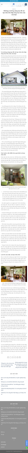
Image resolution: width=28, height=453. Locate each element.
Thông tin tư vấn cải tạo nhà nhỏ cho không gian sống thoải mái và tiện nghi (7, 365)
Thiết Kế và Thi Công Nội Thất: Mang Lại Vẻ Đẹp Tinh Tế (13, 393)
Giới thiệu (3, 442)
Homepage (3, 444)
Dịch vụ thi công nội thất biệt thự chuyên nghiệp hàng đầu (13, 378)
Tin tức (2, 434)
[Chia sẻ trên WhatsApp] (8, 357)
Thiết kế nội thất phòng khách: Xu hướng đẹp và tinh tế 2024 (13, 389)
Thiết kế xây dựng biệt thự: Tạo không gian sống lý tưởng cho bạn (12, 385)
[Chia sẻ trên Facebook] (10, 357)
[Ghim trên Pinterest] (17, 357)
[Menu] (2, 4)
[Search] (26, 4)
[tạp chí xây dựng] (14, 4)
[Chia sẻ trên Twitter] (13, 357)
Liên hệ (2, 447)
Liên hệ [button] (26, 443)
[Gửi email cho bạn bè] (15, 357)
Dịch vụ (2, 432)
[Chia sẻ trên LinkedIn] (20, 357)
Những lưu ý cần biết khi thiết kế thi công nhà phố (12, 381)
